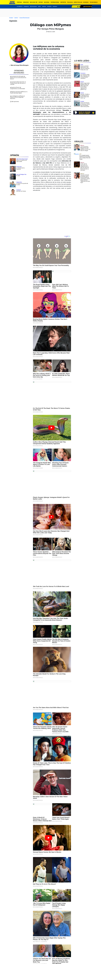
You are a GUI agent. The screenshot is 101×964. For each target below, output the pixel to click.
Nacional (46, 2)
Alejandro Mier (19, 182)
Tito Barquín (18, 190)
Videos (44, 6)
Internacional (55, 2)
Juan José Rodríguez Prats (21, 174)
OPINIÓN (14, 155)
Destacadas (33, 6)
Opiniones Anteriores (19, 71)
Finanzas (26, 6)
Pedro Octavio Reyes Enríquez (22, 159)
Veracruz (26, 2)
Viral (39, 6)
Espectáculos (78, 2)
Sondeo (55, 6)
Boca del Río (33, 2)
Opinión (49, 6)
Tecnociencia (94, 2)
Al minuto (19, 6)
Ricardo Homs (19, 166)
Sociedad (86, 2)
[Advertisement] (84, 197)
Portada (19, 2)
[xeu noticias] (12, 2)
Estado (41, 2)
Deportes (63, 2)
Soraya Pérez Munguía (24, 17)
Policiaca (70, 2)
